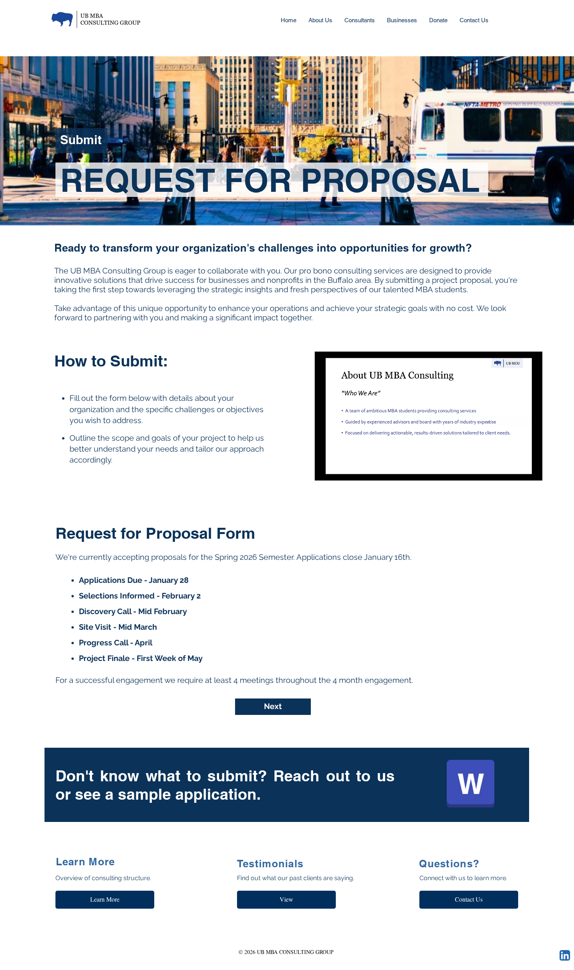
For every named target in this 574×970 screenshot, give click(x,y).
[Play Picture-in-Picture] (518, 470)
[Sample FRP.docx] (470, 784)
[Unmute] (338, 470)
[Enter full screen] (532, 470)
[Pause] (325, 470)
